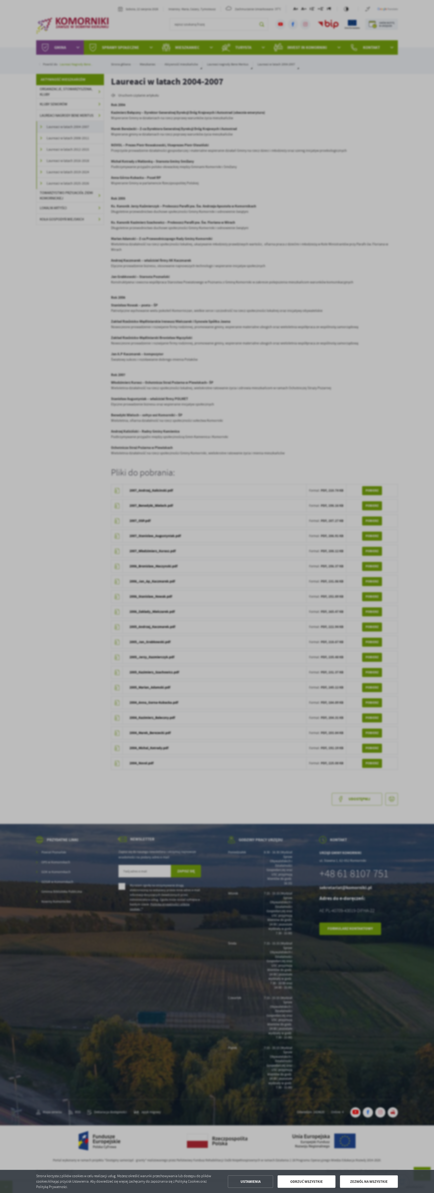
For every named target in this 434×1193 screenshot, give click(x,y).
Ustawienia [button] (251, 1181)
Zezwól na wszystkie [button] (369, 1181)
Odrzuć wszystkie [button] (306, 1181)
